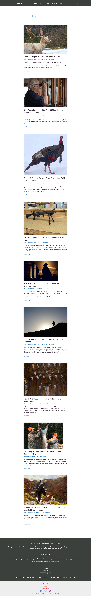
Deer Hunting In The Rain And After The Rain (42, 57)
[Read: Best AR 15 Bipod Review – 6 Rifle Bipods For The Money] (45, 218)
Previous (28, 532)
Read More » (27, 71)
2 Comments (27, 456)
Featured (36, 512)
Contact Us (45, 586)
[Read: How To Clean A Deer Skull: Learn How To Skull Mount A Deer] (45, 379)
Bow (30, 3)
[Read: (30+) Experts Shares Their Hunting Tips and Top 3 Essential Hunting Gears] (45, 490)
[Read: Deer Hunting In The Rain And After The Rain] (45, 39)
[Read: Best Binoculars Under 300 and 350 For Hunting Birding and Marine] (45, 92)
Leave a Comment (28, 59)
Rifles (41, 3)
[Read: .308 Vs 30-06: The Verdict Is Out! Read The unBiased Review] (41, 271)
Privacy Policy (45, 588)
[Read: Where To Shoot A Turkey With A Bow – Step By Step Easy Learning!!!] (45, 154)
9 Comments (27, 288)
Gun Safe (47, 3)
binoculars (36, 115)
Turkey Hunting (44, 183)
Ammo (32, 288)
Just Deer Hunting (42, 59)
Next (64, 532)
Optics (35, 3)
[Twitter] (45, 591)
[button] (77, 3)
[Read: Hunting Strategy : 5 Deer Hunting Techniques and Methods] (45, 322)
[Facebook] (41, 591)
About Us (45, 585)
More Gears (54, 3)
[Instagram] (50, 591)
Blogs (61, 3)
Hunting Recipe (35, 456)
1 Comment (26, 403)
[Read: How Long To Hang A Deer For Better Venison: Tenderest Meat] (43, 435)
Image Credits (45, 583)
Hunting (36, 59)
